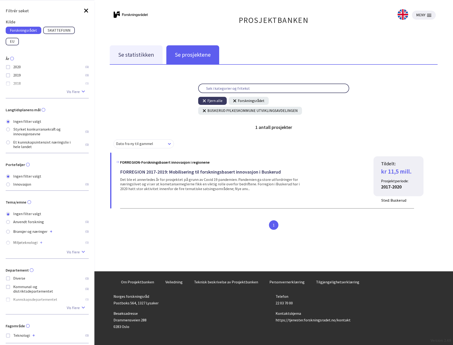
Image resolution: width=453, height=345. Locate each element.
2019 (17, 75)
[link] (403, 15)
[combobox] (116, 143)
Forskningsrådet (251, 100)
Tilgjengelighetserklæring (337, 282)
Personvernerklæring (287, 282)
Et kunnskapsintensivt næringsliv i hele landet (42, 144)
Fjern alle (214, 100)
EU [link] (12, 41)
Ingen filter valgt (27, 121)
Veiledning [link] (174, 282)
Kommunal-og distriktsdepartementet (33, 289)
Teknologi (21, 335)
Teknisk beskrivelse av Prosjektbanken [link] (226, 282)
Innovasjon (22, 184)
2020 (17, 67)
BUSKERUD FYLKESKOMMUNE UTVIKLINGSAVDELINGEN (252, 110)
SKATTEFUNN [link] (59, 30)
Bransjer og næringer (30, 231)
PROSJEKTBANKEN (274, 20)
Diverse (19, 278)
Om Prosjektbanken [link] (137, 282)
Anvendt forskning (28, 222)
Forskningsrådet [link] (23, 30)
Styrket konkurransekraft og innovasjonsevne (37, 131)
